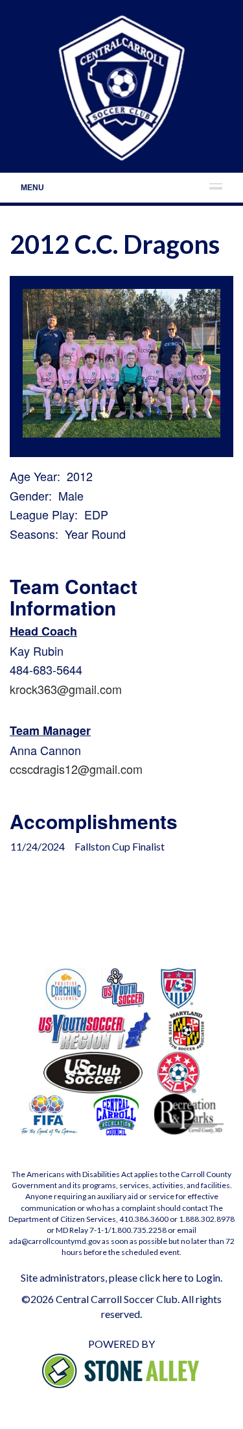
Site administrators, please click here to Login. (121, 1277)
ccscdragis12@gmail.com (76, 768)
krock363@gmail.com (66, 688)
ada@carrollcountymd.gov (54, 1241)
